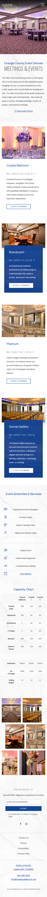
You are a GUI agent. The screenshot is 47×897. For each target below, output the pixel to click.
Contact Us (23, 838)
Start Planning (18, 206)
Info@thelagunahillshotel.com (23, 879)
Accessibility (23, 848)
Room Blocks (25, 574)
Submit (23, 808)
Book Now (7, 5)
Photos (23, 843)
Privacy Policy (24, 854)
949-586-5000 (23, 876)
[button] (43, 5)
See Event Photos (25, 111)
